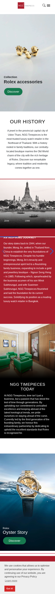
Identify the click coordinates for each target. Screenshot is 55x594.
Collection (23, 80)
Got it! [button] (9, 588)
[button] (51, 251)
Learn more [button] (11, 580)
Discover (13, 91)
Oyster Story (15, 531)
